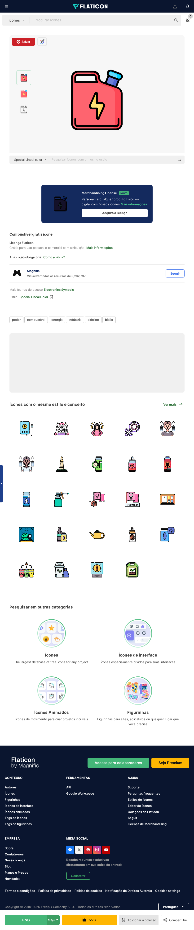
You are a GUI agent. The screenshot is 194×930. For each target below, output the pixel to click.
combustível (36, 320)
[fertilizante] (132, 570)
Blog (8, 866)
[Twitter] (79, 850)
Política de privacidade (54, 891)
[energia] (167, 429)
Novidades (12, 879)
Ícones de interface (19, 806)
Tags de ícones (16, 818)
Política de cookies (88, 891)
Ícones (10, 793)
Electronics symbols (59, 289)
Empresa (12, 838)
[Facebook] (70, 850)
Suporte (134, 787)
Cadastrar (78, 876)
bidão (109, 320)
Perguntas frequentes (144, 793)
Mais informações (134, 204)
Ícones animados (17, 812)
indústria (75, 320)
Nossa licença (15, 860)
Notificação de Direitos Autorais (128, 891)
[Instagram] (97, 850)
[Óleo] (62, 499)
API (68, 787)
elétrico (93, 320)
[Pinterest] (88, 850)
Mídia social (77, 838)
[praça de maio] (62, 464)
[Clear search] (165, 20)
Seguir (132, 818)
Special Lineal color (34, 297)
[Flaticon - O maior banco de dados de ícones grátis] (90, 6)
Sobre (9, 848)
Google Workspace (80, 793)
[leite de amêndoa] (132, 534)
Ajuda (133, 778)
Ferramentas (78, 778)
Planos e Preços (16, 872)
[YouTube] (106, 850)
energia (56, 320)
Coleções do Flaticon (143, 812)
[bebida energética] (167, 464)
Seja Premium (170, 762)
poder (16, 320)
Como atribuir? (54, 257)
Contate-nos (14, 854)
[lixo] (62, 570)
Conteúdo (13, 778)
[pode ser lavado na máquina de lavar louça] (26, 534)
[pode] (167, 534)
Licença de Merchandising (147, 824)
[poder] (97, 570)
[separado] (26, 570)
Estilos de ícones (140, 799)
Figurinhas (12, 799)
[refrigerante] (97, 464)
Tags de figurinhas (18, 824)
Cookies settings (167, 891)
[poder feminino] (62, 429)
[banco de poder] (26, 429)
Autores (11, 787)
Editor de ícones (140, 806)
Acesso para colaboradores (118, 762)
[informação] (167, 499)
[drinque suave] (132, 464)
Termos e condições (20, 891)
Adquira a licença (114, 213)
